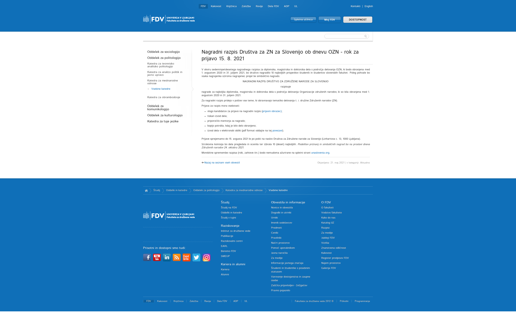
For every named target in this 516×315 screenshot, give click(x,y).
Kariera (225, 269)
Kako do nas (328, 217)
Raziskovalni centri (232, 241)
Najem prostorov (331, 263)
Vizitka (325, 243)
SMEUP (225, 256)
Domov (146, 190)
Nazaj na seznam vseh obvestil (222, 162)
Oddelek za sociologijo (163, 51)
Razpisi (325, 228)
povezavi (277, 130)
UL (296, 6)
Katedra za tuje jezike (163, 121)
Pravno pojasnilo (280, 290)
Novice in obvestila (282, 207)
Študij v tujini (228, 217)
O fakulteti (327, 207)
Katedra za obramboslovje (163, 97)
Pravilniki (276, 238)
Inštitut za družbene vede (235, 231)
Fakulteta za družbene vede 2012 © (314, 301)
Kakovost (216, 6)
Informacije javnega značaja (287, 263)
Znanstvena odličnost (333, 248)
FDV (203, 6)
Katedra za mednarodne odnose (162, 82)
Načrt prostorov (280, 243)
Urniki (274, 217)
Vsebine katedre (160, 89)
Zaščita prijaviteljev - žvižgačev (289, 285)
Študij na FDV (229, 207)
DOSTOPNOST (358, 20)
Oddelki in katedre (176, 190)
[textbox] (346, 36)
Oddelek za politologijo (164, 57)
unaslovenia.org (320, 153)
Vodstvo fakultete (331, 212)
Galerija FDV (328, 268)
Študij (156, 190)
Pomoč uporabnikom (283, 248)
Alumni (225, 274)
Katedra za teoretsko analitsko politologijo (160, 65)
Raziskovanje (230, 225)
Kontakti (355, 6)
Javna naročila (279, 253)
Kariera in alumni (233, 264)
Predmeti (276, 228)
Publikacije (227, 236)
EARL (224, 246)
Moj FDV (329, 20)
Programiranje (362, 301)
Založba (246, 6)
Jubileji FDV (328, 238)
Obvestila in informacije (288, 202)
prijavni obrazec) (272, 111)
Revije (259, 6)
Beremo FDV (228, 251)
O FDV (326, 202)
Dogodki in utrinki (281, 212)
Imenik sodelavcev (281, 222)
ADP (286, 6)
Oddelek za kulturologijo (165, 115)
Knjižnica (231, 6)
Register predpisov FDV (335, 258)
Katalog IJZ (327, 222)
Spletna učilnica (303, 19)
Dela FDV (273, 6)
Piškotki (344, 301)
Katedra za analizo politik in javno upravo (164, 73)
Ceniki (274, 233)
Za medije (277, 258)
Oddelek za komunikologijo (158, 107)
